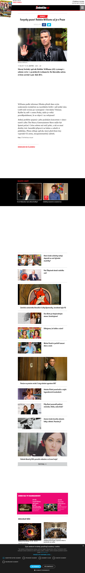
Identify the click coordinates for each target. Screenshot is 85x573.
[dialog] (42, 558)
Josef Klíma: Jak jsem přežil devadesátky (36, 503)
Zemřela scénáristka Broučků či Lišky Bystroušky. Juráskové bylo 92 (43, 308)
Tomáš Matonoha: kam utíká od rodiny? (27, 202)
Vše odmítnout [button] (48, 566)
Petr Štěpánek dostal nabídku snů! (54, 272)
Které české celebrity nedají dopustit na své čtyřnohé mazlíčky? (53, 258)
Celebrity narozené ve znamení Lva (52, 202)
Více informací (44, 552)
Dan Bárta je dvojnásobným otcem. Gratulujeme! (53, 315)
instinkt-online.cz (23, 543)
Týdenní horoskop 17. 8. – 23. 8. (28, 541)
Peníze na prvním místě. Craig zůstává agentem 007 (38, 383)
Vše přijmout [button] (35, 566)
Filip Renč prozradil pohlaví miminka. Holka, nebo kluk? (53, 405)
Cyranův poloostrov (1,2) (61, 502)
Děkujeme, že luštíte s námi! (53, 329)
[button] (42, 554)
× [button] (83, 546)
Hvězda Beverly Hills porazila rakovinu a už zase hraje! (39, 459)
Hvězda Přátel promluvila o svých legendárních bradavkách (55, 391)
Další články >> (42, 464)
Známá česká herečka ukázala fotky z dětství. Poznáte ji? (54, 420)
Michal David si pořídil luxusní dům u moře (54, 344)
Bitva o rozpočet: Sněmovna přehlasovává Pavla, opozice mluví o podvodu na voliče (55, 540)
